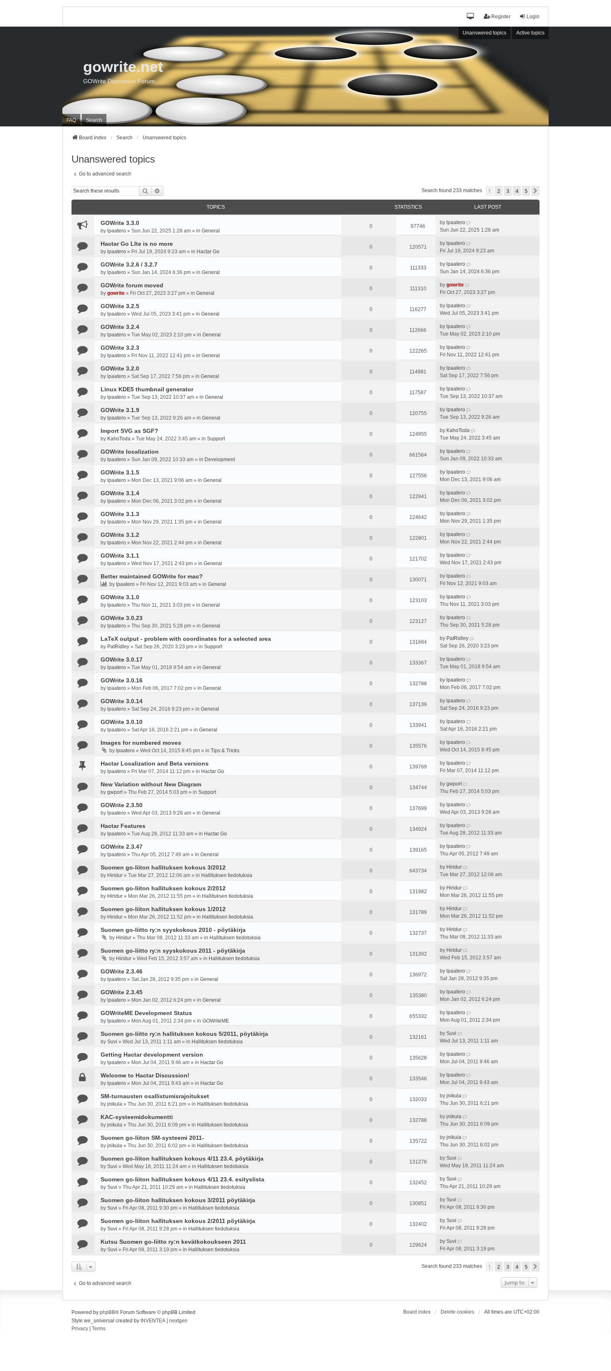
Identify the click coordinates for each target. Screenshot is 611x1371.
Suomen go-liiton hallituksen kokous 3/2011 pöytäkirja (178, 1200)
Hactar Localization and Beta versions (155, 763)
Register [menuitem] (500, 17)
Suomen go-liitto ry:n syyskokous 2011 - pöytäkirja (173, 950)
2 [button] (498, 191)
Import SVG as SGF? (129, 430)
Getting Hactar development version (152, 1054)
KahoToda (119, 439)
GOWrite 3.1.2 (120, 534)
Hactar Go (208, 251)
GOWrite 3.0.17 (122, 659)
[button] (470, 17)
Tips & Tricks (225, 750)
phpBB (107, 1312)
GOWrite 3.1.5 (120, 472)
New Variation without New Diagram (151, 784)
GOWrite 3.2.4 (120, 327)
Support (216, 439)
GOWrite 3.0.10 (122, 722)
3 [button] (507, 191)
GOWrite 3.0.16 (122, 680)
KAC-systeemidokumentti (137, 1117)
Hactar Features (123, 826)
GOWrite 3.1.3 (120, 514)
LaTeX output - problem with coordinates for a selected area (186, 638)
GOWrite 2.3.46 (122, 971)
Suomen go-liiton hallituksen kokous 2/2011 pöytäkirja (178, 1221)
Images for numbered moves (141, 742)
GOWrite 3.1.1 (120, 555)
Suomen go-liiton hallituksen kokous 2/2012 (163, 888)
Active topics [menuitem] (530, 33)
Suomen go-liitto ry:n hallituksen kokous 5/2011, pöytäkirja (184, 1033)
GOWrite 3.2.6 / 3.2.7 (129, 264)
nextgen (178, 1321)
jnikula (114, 1104)
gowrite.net (123, 66)
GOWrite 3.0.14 (122, 701)
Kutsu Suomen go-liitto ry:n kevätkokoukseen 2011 (173, 1241)
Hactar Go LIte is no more (137, 243)
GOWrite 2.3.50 (122, 805)
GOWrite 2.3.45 (122, 992)
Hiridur (115, 875)
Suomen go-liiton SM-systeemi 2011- (152, 1137)
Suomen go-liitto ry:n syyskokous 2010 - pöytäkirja (173, 929)
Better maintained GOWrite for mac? (152, 576)
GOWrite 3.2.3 (120, 347)
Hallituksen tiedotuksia (226, 875)
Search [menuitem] (94, 120)
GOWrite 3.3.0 (120, 223)
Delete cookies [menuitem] (457, 1312)
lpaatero (116, 231)
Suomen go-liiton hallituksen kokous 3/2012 (163, 867)
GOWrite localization (130, 451)
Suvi (112, 1042)
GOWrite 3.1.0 (120, 597)
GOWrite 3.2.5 (120, 306)
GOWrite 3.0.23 (122, 618)
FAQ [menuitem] (71, 120)
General (211, 231)
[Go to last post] (469, 222)
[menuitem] (79, 1329)
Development (219, 459)
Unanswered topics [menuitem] (484, 33)
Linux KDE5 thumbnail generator (147, 389)
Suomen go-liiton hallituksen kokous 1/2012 (163, 909)
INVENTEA (152, 1321)
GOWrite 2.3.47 (122, 846)
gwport (115, 792)
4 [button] (516, 191)
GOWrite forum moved (132, 285)
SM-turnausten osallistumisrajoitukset (155, 1096)
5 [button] (526, 191)
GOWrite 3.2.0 (120, 368)
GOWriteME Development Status (146, 1013)
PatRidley (118, 647)
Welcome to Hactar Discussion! (145, 1075)
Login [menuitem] (533, 17)
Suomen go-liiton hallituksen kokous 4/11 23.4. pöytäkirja (182, 1158)
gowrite (116, 293)
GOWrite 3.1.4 (120, 493)
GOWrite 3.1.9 (120, 410)
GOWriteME (215, 1021)
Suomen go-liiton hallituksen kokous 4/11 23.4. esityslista (182, 1179)
